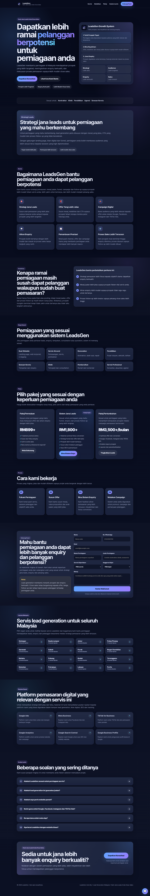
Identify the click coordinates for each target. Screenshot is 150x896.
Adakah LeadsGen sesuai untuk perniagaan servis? (42, 781)
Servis (90, 4)
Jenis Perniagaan (108, 553)
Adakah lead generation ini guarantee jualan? (40, 790)
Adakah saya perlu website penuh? (36, 800)
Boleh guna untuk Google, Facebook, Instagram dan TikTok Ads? (47, 809)
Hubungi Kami (127, 4)
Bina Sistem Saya (68, 453)
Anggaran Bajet (108, 562)
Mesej (76, 571)
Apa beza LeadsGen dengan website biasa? (39, 827)
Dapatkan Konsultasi (27, 79)
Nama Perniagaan (80, 553)
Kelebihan (97, 4)
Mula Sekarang (28, 450)
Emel (75, 544)
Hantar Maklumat (102, 589)
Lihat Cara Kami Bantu (49, 79)
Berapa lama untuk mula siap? (34, 818)
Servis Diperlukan (80, 562)
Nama (76, 535)
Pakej (105, 4)
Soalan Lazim (113, 4)
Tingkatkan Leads (108, 453)
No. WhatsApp (107, 535)
